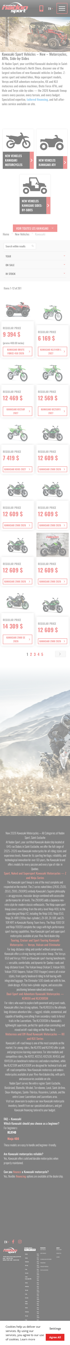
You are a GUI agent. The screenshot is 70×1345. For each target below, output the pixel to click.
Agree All (55, 1337)
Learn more (27, 1339)
